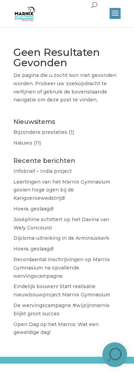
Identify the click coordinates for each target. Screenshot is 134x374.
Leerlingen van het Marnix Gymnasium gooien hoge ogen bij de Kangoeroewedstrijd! (61, 190)
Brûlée (80, 366)
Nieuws (22, 143)
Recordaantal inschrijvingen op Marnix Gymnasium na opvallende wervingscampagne (61, 267)
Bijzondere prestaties (40, 132)
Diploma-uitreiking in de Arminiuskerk (61, 238)
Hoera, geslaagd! (33, 209)
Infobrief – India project (42, 171)
